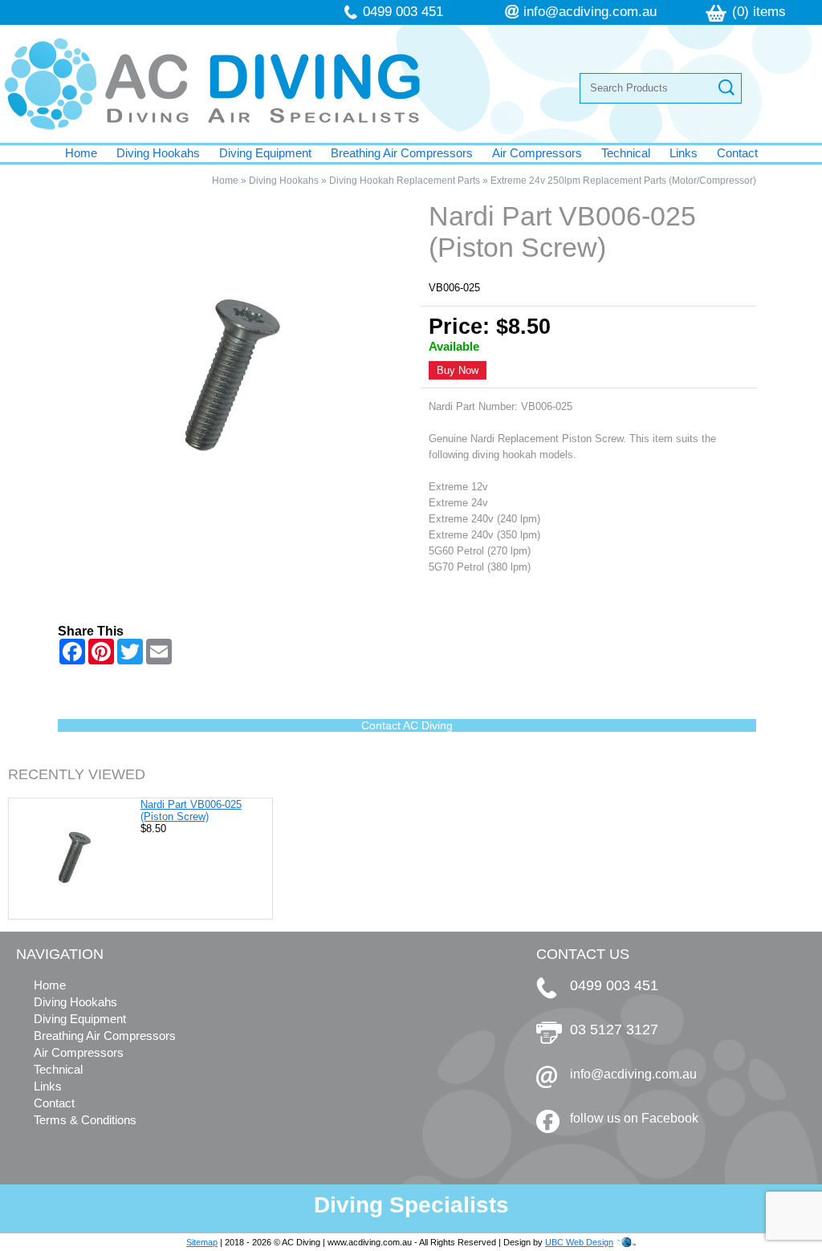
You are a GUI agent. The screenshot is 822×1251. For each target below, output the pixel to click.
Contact (737, 153)
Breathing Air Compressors (402, 153)
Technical (625, 153)
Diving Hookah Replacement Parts (404, 180)
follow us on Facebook (634, 1118)
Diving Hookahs (158, 153)
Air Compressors (537, 153)
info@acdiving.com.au (590, 11)
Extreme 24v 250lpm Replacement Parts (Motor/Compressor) (623, 180)
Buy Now (457, 370)
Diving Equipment (265, 153)
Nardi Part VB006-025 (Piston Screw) (191, 810)
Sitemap (202, 1242)
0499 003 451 (403, 11)
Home (81, 153)
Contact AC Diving (407, 725)
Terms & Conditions (85, 1120)
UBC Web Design (579, 1242)
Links (683, 153)
